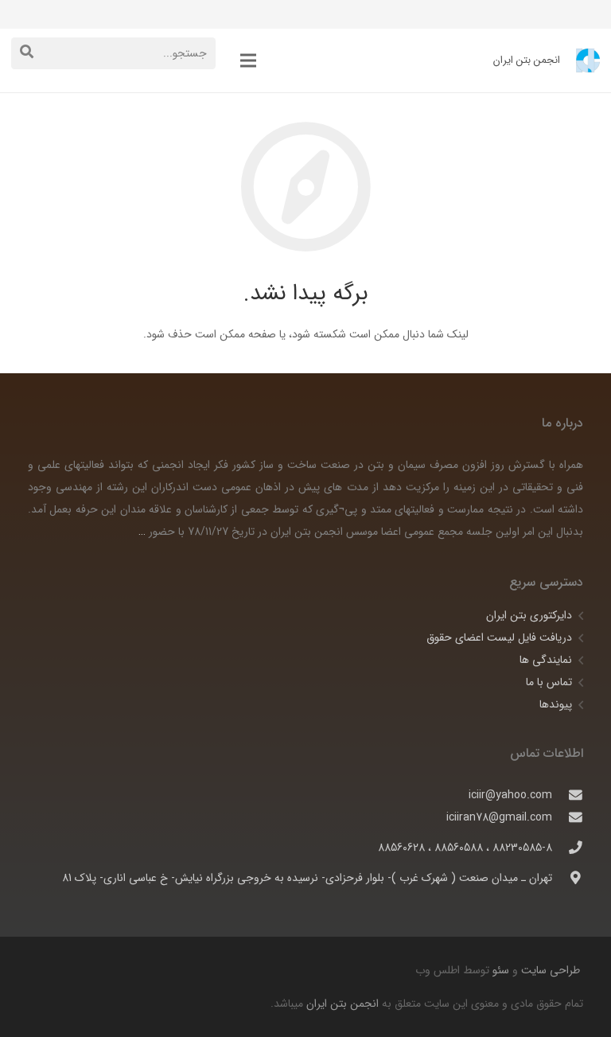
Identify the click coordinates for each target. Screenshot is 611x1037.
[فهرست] (248, 60)
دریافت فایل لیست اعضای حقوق (499, 637)
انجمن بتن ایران (342, 1003)
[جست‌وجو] (26, 52)
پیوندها (555, 704)
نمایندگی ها (546, 660)
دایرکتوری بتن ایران (529, 615)
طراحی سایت (549, 970)
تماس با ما (549, 682)
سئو (500, 970)
